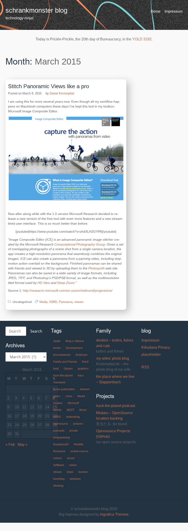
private (73, 430)
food (56, 368)
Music (83, 410)
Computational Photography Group (79, 244)
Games (68, 368)
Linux (68, 396)
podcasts (58, 430)
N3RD (53, 302)
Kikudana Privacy (155, 347)
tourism (83, 472)
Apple (57, 341)
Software (58, 465)
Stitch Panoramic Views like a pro (48, 86)
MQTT (70, 410)
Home (155, 11)
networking (73, 416)
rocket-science (79, 451)
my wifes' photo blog (112, 358)
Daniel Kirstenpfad (62, 93)
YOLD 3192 (142, 39)
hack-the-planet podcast (115, 406)
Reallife (78, 444)
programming (61, 437)
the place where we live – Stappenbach (115, 379)
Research (59, 451)
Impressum (173, 11)
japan (56, 396)
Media (43, 302)
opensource (60, 423)
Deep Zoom (66, 283)
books (57, 348)
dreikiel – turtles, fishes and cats (114, 343)
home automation (64, 389)
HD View (44, 283)
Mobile (57, 410)
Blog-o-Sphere (75, 341)
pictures (78, 423)
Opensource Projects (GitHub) (113, 433)
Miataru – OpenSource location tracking (114, 415)
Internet (84, 389)
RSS (145, 367)
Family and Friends (65, 361)
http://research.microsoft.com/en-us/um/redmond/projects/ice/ (67, 290)
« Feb (10, 444)
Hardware (59, 382)
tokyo (70, 472)
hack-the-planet (63, 375)
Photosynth (96, 268)
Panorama (65, 302)
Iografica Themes (114, 514)
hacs (81, 375)
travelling (59, 478)
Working (58, 485)
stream (78, 302)
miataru (58, 403)
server (71, 458)
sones (73, 465)
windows (75, 478)
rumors (57, 458)
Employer (82, 354)
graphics (83, 368)
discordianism (62, 354)
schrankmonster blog (36, 10)
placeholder (151, 354)
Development (74, 348)
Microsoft (73, 403)
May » (23, 444)
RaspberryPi (61, 444)
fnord (85, 361)
